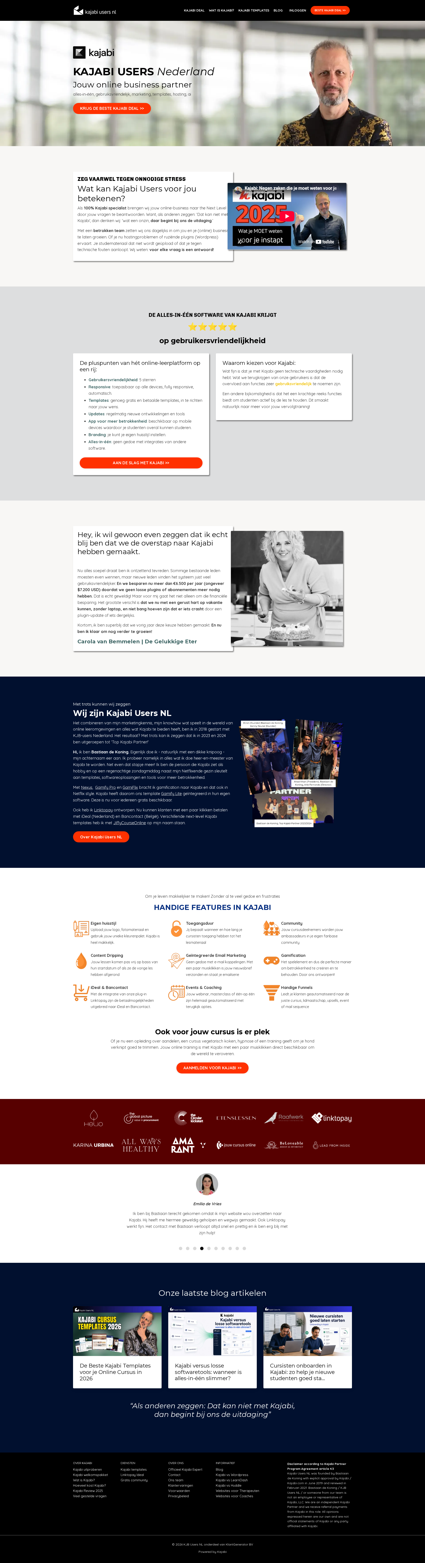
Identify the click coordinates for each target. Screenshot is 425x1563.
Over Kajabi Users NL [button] (101, 837)
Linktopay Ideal (132, 1475)
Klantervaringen (180, 1485)
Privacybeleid (178, 1496)
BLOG (278, 10)
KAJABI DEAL (194, 10)
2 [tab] (187, 1248)
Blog (219, 1469)
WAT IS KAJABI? (221, 10)
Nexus (86, 787)
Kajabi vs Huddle (228, 1485)
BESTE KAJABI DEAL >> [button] (330, 10)
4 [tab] (202, 1248)
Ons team (175, 1480)
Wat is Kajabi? (84, 1480)
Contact (174, 1475)
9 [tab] (237, 1248)
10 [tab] (244, 1248)
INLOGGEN (297, 10)
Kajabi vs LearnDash (232, 1480)
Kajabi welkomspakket (90, 1475)
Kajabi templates (134, 1469)
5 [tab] (209, 1248)
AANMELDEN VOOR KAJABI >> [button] (212, 1067)
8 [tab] (230, 1248)
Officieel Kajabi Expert (185, 1469)
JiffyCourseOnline (129, 822)
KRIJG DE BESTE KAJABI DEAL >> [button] (112, 108)
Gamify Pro (105, 787)
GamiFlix (130, 787)
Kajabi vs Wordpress (232, 1475)
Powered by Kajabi (213, 1552)
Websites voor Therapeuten (237, 1491)
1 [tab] (180, 1248)
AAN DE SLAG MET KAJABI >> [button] (141, 462)
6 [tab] (216, 1248)
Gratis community (134, 1480)
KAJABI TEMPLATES (253, 10)
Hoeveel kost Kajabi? (89, 1485)
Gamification (293, 955)
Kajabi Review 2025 (88, 1491)
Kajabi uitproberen (87, 1469)
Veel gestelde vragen (89, 1496)
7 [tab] (223, 1248)
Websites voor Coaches (234, 1496)
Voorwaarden (179, 1491)
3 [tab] (195, 1248)
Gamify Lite (171, 793)
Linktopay (103, 809)
